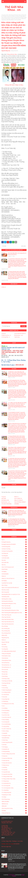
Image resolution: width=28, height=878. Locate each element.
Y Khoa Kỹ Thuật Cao (14, 813)
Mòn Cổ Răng (14, 585)
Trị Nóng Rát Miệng (14, 751)
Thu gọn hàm (14, 674)
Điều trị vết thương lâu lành (14, 567)
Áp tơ (14, 539)
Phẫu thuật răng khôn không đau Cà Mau (14, 610)
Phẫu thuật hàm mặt (14, 605)
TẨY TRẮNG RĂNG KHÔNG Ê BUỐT (14, 651)
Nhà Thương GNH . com (7, 835)
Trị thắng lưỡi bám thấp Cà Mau (14, 778)
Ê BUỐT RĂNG (14, 569)
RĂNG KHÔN (14, 635)
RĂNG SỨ (14, 640)
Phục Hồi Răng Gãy (14, 628)
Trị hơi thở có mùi (14, 715)
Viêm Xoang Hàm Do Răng (14, 808)
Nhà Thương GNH (14, 592)
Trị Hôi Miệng (14, 708)
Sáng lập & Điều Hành (6, 822)
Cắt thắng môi (14, 555)
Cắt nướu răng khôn (14, 546)
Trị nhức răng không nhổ (14, 742)
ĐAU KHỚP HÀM (14, 562)
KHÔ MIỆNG (14, 580)
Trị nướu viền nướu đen (14, 762)
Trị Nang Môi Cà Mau (14, 735)
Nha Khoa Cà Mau (14, 589)
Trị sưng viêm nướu (14, 772)
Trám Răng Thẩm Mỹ (14, 683)
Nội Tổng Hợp (4, 826)
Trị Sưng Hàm (14, 769)
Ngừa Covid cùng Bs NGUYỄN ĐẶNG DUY (14, 587)
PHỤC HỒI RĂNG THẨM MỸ (20, 502)
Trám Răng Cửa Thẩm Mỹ (14, 680)
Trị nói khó (14, 744)
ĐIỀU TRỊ (14, 564)
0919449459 (16, 843)
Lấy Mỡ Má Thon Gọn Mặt (14, 583)
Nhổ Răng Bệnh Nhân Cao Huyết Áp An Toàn (14, 594)
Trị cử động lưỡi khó (14, 692)
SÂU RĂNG (14, 644)
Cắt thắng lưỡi (14, 553)
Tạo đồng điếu (14, 649)
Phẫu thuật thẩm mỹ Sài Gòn (14, 624)
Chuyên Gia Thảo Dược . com (8, 832)
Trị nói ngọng (14, 747)
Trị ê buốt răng (14, 701)
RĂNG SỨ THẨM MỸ (18, 500)
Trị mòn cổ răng (14, 731)
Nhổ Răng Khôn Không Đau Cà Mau (14, 603)
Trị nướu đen (14, 756)
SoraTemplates (11, 874)
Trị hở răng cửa (14, 712)
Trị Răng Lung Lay (14, 765)
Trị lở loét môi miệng (14, 724)
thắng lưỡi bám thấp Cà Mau (14, 85)
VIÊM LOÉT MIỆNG (14, 801)
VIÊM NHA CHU (14, 803)
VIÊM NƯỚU (14, 806)
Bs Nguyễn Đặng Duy (14, 542)
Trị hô (14, 706)
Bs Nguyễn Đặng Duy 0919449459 (14, 544)
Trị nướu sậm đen (14, 760)
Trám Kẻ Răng (14, 676)
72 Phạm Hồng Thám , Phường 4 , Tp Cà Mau (12, 841)
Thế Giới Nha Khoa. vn (14, 667)
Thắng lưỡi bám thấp (12, 54)
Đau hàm (14, 560)
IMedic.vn (16, 496)
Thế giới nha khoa (14, 662)
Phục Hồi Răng (14, 626)
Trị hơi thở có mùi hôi (14, 717)
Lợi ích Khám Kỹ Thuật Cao (20, 333)
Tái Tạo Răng (14, 646)
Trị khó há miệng (14, 719)
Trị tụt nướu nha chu (14, 783)
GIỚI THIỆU (3, 498)
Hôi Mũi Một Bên (14, 573)
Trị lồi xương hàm (14, 721)
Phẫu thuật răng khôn (14, 608)
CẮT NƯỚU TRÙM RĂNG (6, 503)
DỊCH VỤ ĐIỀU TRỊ (18, 498)
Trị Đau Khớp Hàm (14, 699)
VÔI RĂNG (14, 810)
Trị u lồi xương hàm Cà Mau (14, 787)
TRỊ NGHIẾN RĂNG (14, 737)
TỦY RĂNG (14, 797)
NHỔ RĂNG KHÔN (5, 500)
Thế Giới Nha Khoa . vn (14, 8)
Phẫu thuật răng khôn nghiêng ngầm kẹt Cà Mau (14, 612)
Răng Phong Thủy (14, 637)
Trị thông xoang (14, 781)
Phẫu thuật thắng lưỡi (14, 614)
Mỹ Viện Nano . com (18, 335)
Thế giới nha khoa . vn (6, 335)
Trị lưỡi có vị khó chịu (14, 728)
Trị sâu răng (14, 767)
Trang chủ (3, 15)
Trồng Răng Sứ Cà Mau (14, 794)
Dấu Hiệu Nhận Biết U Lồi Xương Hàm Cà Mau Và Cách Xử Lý (17, 253)
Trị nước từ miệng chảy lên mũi (14, 753)
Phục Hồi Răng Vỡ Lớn (14, 633)
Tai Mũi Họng (4, 825)
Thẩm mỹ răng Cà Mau (14, 660)
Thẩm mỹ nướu (14, 658)
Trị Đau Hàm (14, 696)
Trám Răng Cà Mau (14, 678)
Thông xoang (14, 671)
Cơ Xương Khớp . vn (5, 337)
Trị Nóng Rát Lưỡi (14, 749)
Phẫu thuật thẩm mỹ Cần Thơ (14, 621)
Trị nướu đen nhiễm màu (14, 758)
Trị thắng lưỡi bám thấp (14, 776)
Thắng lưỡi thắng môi (14, 653)
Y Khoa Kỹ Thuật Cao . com (7, 833)
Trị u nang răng (14, 790)
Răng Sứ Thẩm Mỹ (14, 642)
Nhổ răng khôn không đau (14, 601)
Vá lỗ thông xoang (14, 799)
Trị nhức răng (14, 740)
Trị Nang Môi (14, 733)
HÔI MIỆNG (16, 503)
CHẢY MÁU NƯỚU (14, 558)
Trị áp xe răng (14, 687)
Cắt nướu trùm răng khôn (14, 551)
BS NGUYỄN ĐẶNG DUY (7, 821)
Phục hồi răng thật (14, 630)
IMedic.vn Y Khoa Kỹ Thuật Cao (14, 578)
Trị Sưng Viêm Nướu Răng (14, 774)
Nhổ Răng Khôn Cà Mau (14, 599)
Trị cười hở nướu (14, 694)
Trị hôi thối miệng (14, 710)
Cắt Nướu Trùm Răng (14, 548)
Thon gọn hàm (14, 669)
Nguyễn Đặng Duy (6, 50)
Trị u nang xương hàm (14, 792)
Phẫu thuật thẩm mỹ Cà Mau (14, 619)
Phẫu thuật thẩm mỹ (14, 617)
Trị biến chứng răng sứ (14, 690)
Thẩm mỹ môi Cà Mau (14, 655)
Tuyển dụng (16, 337)
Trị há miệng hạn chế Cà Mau (14, 703)
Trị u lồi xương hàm (14, 785)
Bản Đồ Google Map (6, 846)
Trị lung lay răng (14, 726)
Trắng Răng (14, 685)
